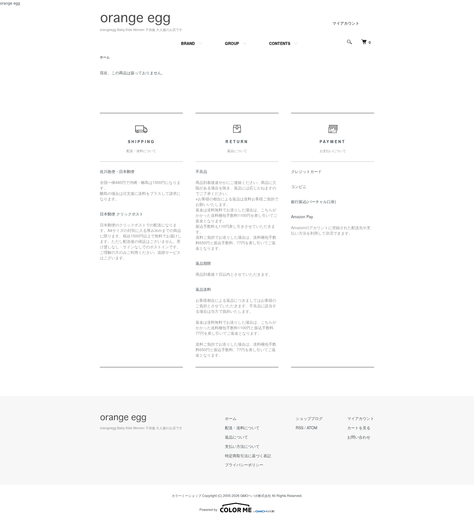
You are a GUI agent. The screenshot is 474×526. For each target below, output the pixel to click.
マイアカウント (345, 23)
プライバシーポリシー (244, 464)
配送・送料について (242, 427)
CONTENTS (279, 43)
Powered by (208, 509)
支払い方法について (242, 446)
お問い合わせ (358, 437)
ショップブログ (309, 418)
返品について (236, 437)
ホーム (105, 57)
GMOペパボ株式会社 (255, 495)
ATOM (312, 427)
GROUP (232, 43)
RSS (299, 427)
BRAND (188, 43)
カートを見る (358, 427)
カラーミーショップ (186, 495)
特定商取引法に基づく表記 (248, 455)
